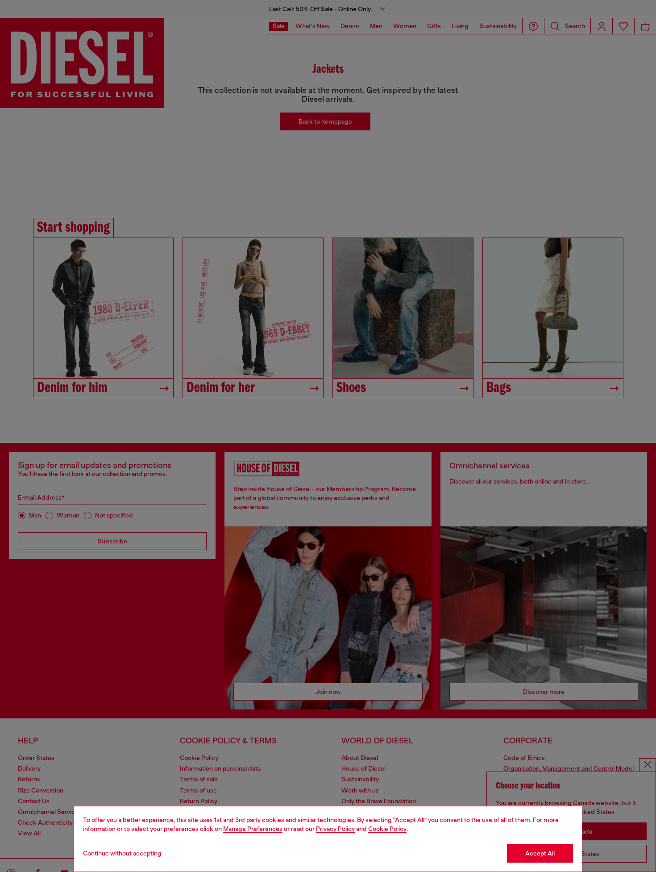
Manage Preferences (252, 828)
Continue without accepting (122, 853)
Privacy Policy (335, 828)
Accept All (540, 853)
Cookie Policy (387, 828)
